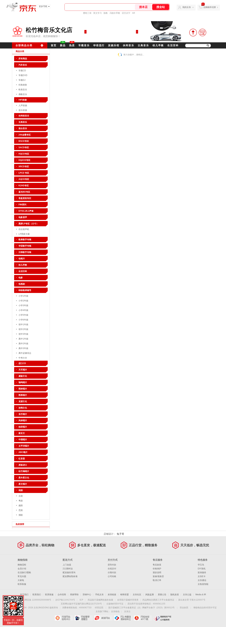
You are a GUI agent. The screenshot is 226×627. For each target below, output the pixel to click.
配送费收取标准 (70, 576)
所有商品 (23, 58)
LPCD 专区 (24, 173)
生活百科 (173, 45)
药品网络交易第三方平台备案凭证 (158, 600)
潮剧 (21, 515)
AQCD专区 (24, 179)
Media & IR (200, 594)
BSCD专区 (24, 141)
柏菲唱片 (23, 427)
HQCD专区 (24, 154)
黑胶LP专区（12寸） (28, 223)
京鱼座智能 (203, 584)
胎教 (105, 13)
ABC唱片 (23, 452)
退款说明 (157, 572)
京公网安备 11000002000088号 (36, 600)
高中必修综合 (25, 353)
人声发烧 (23, 105)
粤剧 (21, 500)
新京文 (22, 433)
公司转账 (112, 576)
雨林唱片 (23, 388)
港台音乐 (23, 128)
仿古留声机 (24, 229)
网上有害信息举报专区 (123, 618)
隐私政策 (174, 594)
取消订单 (157, 580)
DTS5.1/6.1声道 (26, 211)
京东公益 (187, 594)
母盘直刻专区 (25, 198)
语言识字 (126, 13)
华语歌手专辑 (25, 246)
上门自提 (67, 565)
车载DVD (23, 75)
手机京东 (99, 594)
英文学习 (97, 13)
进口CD (22, 363)
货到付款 (112, 565)
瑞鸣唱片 (23, 382)
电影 (21, 277)
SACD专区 (24, 147)
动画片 (22, 258)
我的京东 (186, 7)
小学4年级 (23, 310)
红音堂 (22, 458)
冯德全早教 (114, 13)
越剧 (21, 505)
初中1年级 (23, 324)
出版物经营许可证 (114, 603)
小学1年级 (23, 296)
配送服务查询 (69, 572)
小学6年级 (23, 320)
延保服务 (202, 572)
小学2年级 (23, 300)
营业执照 (184, 607)
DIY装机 (202, 568)
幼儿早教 (158, 45)
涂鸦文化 (23, 408)
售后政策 (157, 565)
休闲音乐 (128, 45)
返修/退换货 (158, 576)
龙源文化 (23, 401)
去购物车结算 (209, 7)
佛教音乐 (23, 94)
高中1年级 (23, 339)
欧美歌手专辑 (25, 239)
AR (133, 13)
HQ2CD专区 (24, 160)
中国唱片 (23, 439)
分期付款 (112, 572)
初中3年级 (23, 334)
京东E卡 (202, 576)
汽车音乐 (23, 65)
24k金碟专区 (25, 135)
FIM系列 (22, 204)
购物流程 (22, 565)
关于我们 (24, 594)
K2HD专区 (24, 185)
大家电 (21, 580)
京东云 (127, 611)
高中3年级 (23, 348)
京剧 (21, 496)
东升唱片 (23, 414)
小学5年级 (23, 315)
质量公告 (162, 594)
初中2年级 (23, 329)
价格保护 (157, 568)
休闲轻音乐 (24, 115)
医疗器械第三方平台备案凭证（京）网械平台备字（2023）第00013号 (141, 607)
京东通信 (202, 580)
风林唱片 (23, 420)
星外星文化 (24, 477)
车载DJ (22, 80)
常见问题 (22, 576)
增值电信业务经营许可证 (205, 607)
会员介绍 (22, 568)
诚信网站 (103, 618)
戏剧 (21, 490)
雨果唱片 (23, 395)
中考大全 (23, 358)
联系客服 (22, 584)
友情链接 (112, 594)
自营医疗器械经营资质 (127, 600)
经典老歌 (23, 85)
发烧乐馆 (113, 45)
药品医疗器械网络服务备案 (100, 600)
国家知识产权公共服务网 (162, 618)
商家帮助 (74, 594)
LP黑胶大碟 (24, 234)
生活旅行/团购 (24, 572)
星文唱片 (23, 484)
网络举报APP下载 (143, 618)
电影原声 (23, 217)
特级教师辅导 (25, 290)
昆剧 (21, 510)
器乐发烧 (23, 110)
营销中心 (87, 594)
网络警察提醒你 (83, 618)
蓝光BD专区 (24, 192)
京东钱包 (115, 611)
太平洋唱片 (24, 446)
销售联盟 (124, 594)
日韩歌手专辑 (25, 252)
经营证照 (99, 607)
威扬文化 (23, 376)
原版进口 (23, 465)
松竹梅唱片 (24, 471)
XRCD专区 (24, 166)
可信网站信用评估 (64, 618)
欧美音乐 (23, 89)
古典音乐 (143, 45)
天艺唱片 (23, 369)
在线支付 (112, 568)
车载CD (22, 70)
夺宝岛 (201, 565)
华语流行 (99, 45)
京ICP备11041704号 (65, 600)
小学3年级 (23, 305)
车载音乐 (84, 45)
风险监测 (149, 594)
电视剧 (22, 284)
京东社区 (137, 594)
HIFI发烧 (23, 100)
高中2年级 (23, 343)
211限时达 (68, 568)
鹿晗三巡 (87, 13)
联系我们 (36, 594)
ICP (81, 600)
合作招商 (62, 594)
